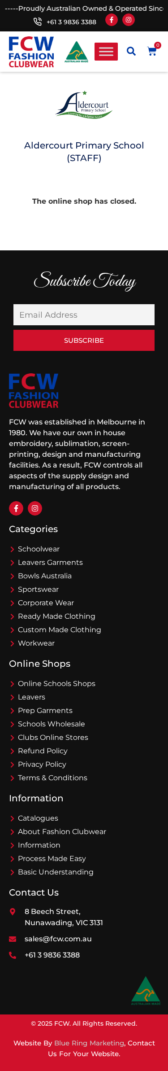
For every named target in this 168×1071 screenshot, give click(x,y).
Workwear (36, 643)
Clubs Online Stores (53, 737)
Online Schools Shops (56, 683)
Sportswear (38, 589)
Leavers (31, 697)
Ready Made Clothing (56, 616)
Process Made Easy (52, 858)
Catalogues (38, 818)
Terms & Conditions (52, 778)
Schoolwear (39, 549)
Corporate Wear (46, 603)
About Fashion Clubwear (62, 831)
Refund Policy (43, 751)
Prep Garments (45, 710)
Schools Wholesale (51, 724)
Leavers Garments (50, 562)
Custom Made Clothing (59, 629)
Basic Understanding (56, 872)
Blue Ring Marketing (89, 1043)
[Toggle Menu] (106, 52)
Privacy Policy (42, 764)
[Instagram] (128, 19)
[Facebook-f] (111, 19)
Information (39, 845)
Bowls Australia (45, 576)
